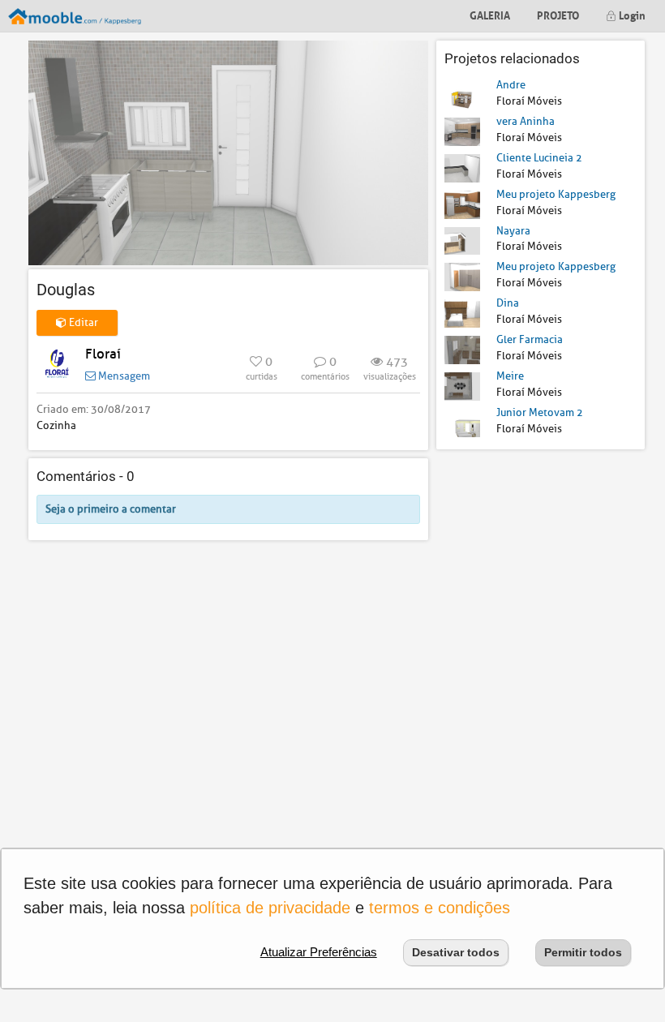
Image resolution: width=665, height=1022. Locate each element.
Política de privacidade (270, 908)
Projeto (558, 14)
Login (631, 14)
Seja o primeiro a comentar (110, 509)
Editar (82, 322)
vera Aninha (525, 121)
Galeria (490, 14)
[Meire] (462, 386)
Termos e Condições (439, 908)
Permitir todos (583, 952)
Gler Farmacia (529, 339)
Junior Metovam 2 (539, 412)
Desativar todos (456, 952)
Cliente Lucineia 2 (539, 158)
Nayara (513, 231)
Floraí (103, 354)
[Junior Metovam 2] (462, 422)
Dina (507, 303)
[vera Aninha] (462, 131)
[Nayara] (462, 240)
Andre (511, 85)
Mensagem (123, 376)
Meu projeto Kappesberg (556, 194)
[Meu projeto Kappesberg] (462, 203)
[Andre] (462, 94)
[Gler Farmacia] (462, 349)
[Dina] (462, 313)
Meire (510, 376)
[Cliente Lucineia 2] (462, 167)
